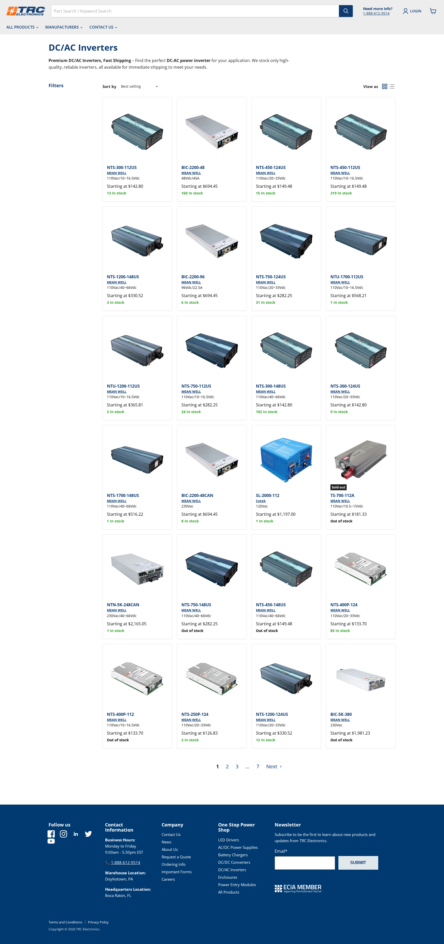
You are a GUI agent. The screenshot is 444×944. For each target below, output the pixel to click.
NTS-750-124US (271, 277)
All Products (20, 27)
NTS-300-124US (345, 386)
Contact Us (101, 27)
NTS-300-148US (271, 386)
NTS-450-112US (345, 167)
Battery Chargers (233, 854)
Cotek (261, 500)
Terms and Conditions (65, 922)
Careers (168, 879)
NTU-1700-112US (346, 277)
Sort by (109, 86)
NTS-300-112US (122, 167)
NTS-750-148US (196, 605)
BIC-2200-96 (193, 277)
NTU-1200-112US (123, 386)
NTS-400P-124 (343, 605)
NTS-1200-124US (272, 714)
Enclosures (227, 877)
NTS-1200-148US (123, 277)
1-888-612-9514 (376, 13)
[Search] (346, 11)
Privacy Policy (98, 922)
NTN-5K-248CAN (123, 605)
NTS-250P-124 (194, 714)
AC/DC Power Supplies (238, 847)
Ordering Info (174, 864)
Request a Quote (176, 856)
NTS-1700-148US (123, 495)
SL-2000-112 (267, 495)
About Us (170, 849)
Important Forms (177, 871)
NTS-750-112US (196, 386)
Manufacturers (62, 27)
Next (272, 766)
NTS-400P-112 (120, 714)
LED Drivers (228, 839)
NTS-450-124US (271, 167)
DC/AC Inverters (232, 869)
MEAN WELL (116, 173)
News (166, 841)
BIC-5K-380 (341, 714)
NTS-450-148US (271, 605)
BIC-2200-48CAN (197, 495)
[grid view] (384, 86)
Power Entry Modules (237, 884)
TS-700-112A (342, 495)
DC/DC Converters (234, 862)
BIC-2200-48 (193, 167)
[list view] (391, 86)
